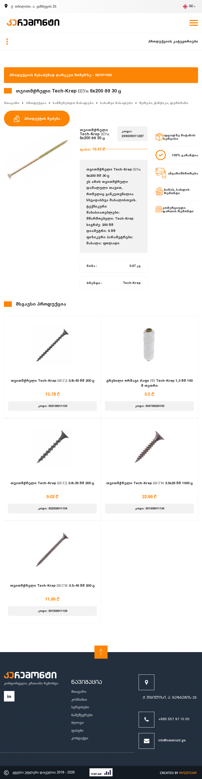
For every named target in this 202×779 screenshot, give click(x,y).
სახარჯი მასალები (116, 103)
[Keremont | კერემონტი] (30, 676)
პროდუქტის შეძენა (42, 118)
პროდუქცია (36, 103)
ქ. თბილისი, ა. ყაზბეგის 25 (170, 698)
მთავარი (11, 103)
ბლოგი (77, 722)
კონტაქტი (79, 738)
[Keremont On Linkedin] (9, 696)
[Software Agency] (178, 772)
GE (191, 6)
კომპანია (79, 699)
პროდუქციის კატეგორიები (173, 41)
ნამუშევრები (82, 715)
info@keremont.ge (171, 740)
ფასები (77, 730)
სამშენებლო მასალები (73, 103)
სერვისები (80, 707)
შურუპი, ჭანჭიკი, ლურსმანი (163, 103)
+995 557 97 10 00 (173, 719)
